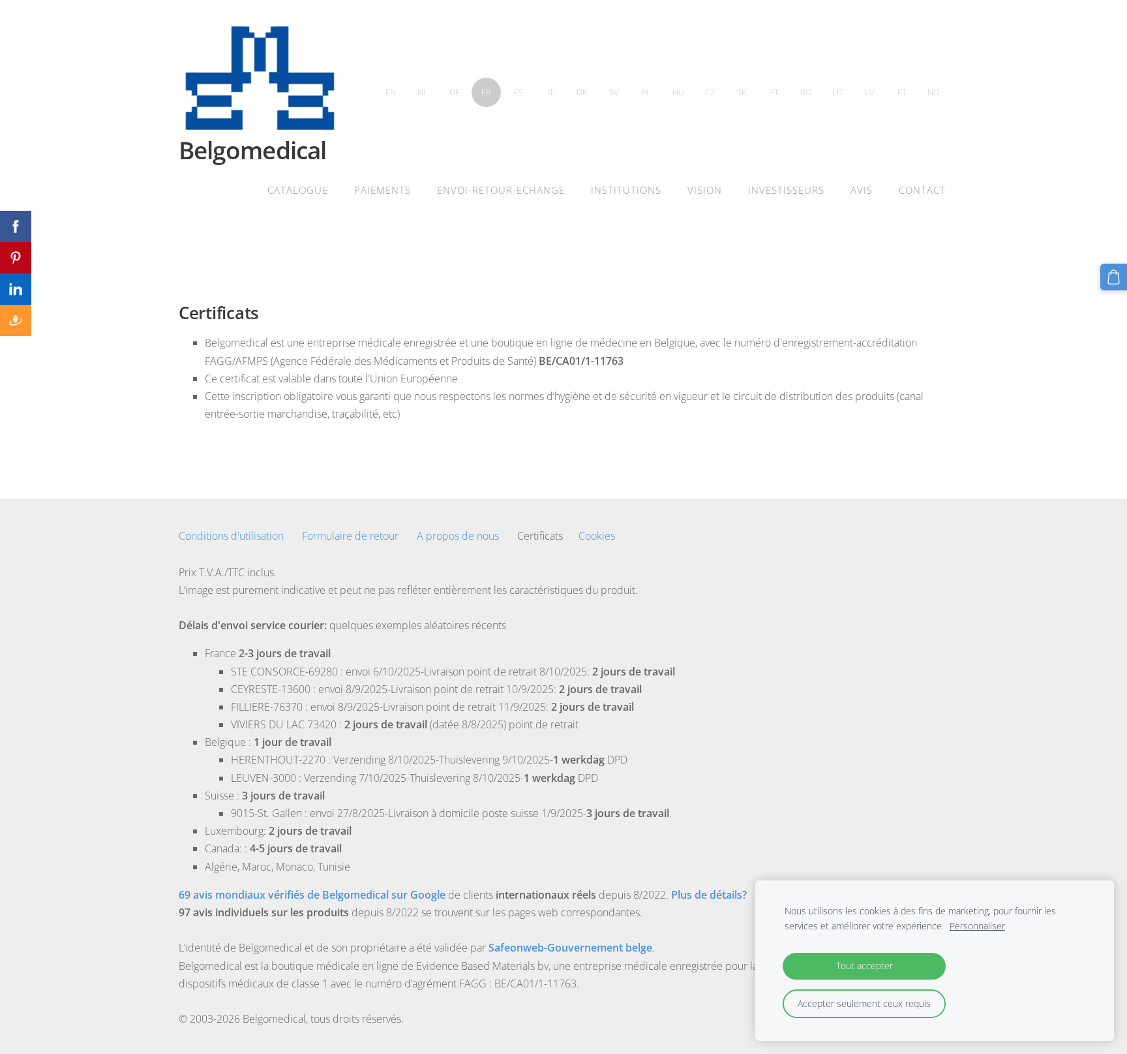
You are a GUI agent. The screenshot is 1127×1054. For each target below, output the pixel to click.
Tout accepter (864, 965)
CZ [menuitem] (710, 92)
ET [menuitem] (902, 92)
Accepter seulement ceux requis (864, 1003)
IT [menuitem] (550, 92)
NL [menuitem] (422, 92)
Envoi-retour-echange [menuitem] (501, 189)
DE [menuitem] (454, 92)
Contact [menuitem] (922, 189)
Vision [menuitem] (704, 189)
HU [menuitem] (678, 92)
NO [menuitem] (933, 92)
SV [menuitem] (614, 92)
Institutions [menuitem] (626, 189)
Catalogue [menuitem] (297, 189)
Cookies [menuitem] (597, 536)
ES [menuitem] (518, 92)
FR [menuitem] (486, 92)
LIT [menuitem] (837, 92)
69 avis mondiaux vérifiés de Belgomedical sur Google (312, 895)
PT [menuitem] (774, 92)
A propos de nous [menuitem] (458, 536)
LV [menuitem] (870, 92)
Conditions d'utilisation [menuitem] (231, 536)
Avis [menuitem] (861, 189)
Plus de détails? (709, 895)
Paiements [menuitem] (382, 189)
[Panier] (1113, 277)
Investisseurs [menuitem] (786, 189)
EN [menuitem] (390, 92)
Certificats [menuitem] (540, 536)
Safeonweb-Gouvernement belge (570, 947)
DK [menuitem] (582, 92)
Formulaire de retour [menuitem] (350, 536)
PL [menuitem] (646, 92)
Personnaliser (977, 926)
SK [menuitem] (742, 92)
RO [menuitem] (806, 92)
